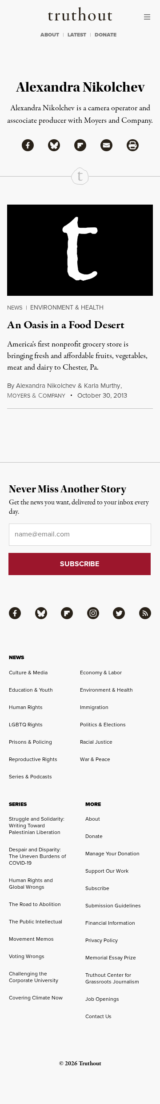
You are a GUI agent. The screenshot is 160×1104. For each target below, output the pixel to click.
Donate (94, 836)
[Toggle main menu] (149, 17)
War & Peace (95, 759)
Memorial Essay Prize (110, 958)
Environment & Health (67, 307)
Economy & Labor (101, 673)
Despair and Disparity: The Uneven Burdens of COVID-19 (37, 856)
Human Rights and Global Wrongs (31, 883)
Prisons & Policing (30, 742)
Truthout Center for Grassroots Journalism (112, 978)
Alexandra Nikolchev (46, 386)
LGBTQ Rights (26, 725)
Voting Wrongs (26, 956)
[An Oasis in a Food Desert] (80, 250)
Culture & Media (28, 673)
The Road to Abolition (35, 904)
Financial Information (110, 923)
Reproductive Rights (33, 759)
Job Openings (102, 999)
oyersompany (36, 396)
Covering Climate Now (36, 998)
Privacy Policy (101, 940)
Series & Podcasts (30, 777)
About (92, 819)
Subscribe (97, 888)
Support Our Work (106, 871)
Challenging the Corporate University (33, 977)
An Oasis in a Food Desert (65, 325)
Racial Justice (96, 742)
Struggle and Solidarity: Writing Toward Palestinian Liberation (36, 825)
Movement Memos (31, 939)
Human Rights (26, 707)
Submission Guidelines (113, 906)
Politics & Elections (103, 725)
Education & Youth (31, 690)
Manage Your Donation (112, 854)
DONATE (105, 35)
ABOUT (49, 35)
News (15, 307)
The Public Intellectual (35, 922)
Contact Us (98, 1016)
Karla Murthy (102, 386)
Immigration (94, 707)
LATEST (77, 35)
